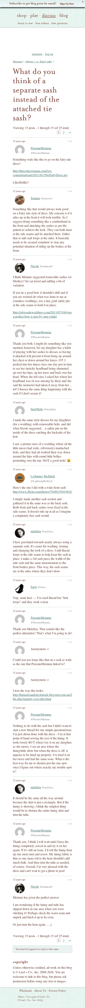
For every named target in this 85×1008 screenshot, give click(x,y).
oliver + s (43, 39)
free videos (42, 23)
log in (49, 54)
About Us (40, 991)
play (34, 15)
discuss (49, 15)
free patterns (59, 23)
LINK (70, 141)
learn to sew (25, 23)
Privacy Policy (57, 991)
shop (21, 15)
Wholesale (25, 991)
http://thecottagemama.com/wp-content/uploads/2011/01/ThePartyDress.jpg (40, 173)
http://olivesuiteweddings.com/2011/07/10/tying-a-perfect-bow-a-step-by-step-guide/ (43, 314)
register (37, 54)
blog (64, 15)
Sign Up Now (67, 3)
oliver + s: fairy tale (38, 61)
